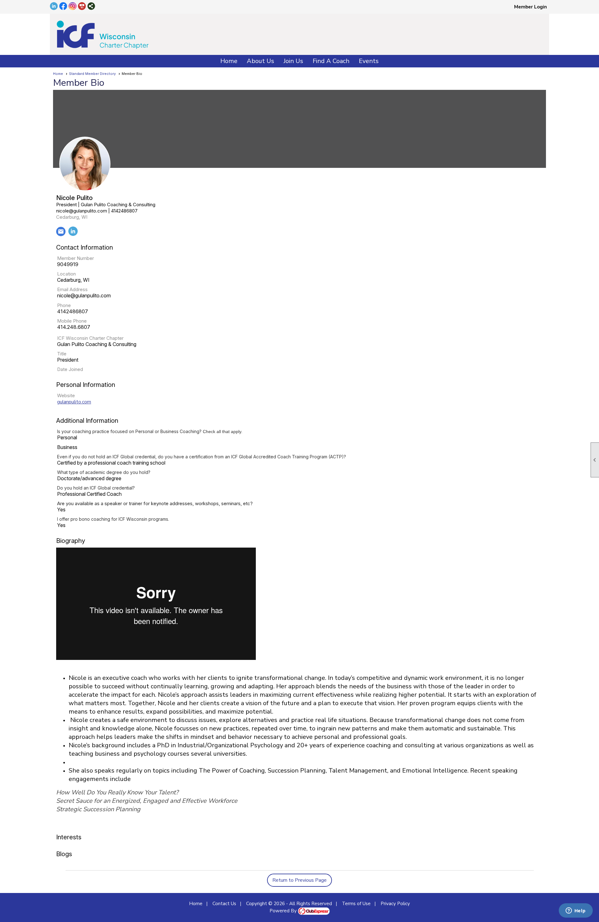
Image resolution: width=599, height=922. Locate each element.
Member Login (530, 7)
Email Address (72, 289)
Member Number (75, 258)
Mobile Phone (72, 321)
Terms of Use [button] (356, 903)
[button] (260, 61)
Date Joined (70, 369)
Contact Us (224, 903)
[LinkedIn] (73, 234)
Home (228, 61)
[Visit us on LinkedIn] (54, 6)
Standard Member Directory (92, 73)
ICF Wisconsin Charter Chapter (90, 338)
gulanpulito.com (74, 402)
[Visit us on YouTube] (82, 6)
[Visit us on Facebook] (63, 6)
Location (66, 274)
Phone (64, 305)
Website (66, 395)
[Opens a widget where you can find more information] (575, 911)
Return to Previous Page (299, 880)
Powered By (284, 911)
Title (61, 354)
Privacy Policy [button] (395, 903)
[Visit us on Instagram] (72, 6)
